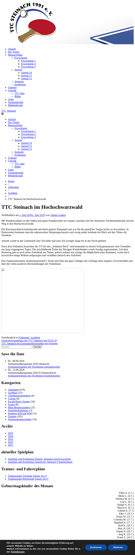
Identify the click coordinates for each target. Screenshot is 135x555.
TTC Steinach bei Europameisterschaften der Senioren (29, 343)
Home (11, 181)
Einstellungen (18, 551)
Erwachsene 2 (28, 63)
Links (11, 99)
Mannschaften (15, 54)
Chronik (12, 90)
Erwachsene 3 (28, 66)
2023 (10, 439)
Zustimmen (96, 547)
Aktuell (12, 49)
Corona (12, 398)
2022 (10, 442)
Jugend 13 (26, 78)
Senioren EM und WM (20, 413)
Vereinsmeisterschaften (20, 419)
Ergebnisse (20, 84)
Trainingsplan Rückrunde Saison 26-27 (28, 479)
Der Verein (13, 52)
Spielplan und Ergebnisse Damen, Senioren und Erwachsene (39, 459)
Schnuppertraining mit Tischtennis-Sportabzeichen (34, 366)
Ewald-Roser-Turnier (19, 401)
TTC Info (19, 93)
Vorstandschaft (15, 102)
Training (12, 87)
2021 (10, 445)
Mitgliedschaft (15, 105)
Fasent (11, 404)
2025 (10, 433)
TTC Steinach (8, 110)
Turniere (12, 416)
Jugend (18, 69)
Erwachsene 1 (28, 60)
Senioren (19, 81)
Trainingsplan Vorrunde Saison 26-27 (27, 476)
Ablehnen (118, 547)
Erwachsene (20, 57)
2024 (10, 436)
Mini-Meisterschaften (19, 407)
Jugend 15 (26, 75)
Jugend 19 (26, 72)
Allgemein (13, 187)
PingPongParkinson (18, 410)
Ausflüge (12, 193)
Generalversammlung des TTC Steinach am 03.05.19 (29, 340)
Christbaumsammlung (19, 395)
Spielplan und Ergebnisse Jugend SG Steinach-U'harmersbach (40, 462)
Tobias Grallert (58, 215)
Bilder (17, 96)
